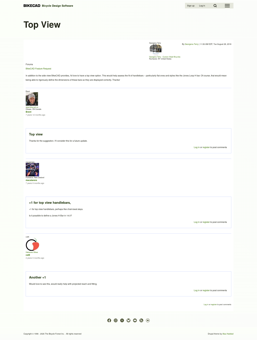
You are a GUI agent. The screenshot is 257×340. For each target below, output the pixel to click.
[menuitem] (191, 5)
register (206, 290)
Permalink (128, 170)
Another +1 (37, 277)
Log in (197, 290)
